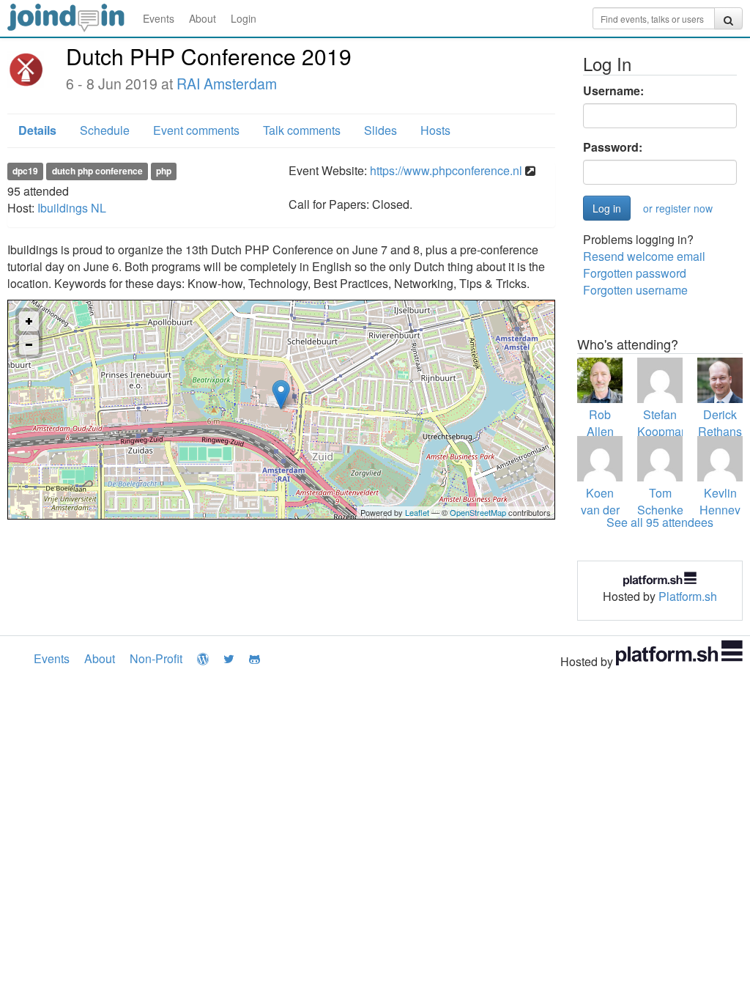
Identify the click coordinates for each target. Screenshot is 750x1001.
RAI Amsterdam (227, 83)
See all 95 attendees (659, 522)
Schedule (105, 130)
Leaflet (417, 512)
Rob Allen (600, 423)
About (202, 18)
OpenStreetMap (478, 512)
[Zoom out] (29, 345)
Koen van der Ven (600, 509)
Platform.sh (687, 596)
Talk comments (302, 130)
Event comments (196, 130)
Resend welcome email (644, 256)
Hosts (435, 130)
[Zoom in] (29, 321)
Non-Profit (156, 658)
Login (243, 18)
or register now (678, 208)
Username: (613, 91)
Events (158, 18)
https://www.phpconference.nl (446, 170)
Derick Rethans (720, 423)
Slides (380, 130)
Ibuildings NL (71, 207)
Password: (612, 147)
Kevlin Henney (719, 501)
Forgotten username (635, 289)
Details (37, 130)
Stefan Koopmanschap (678, 423)
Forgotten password (634, 273)
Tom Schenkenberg (675, 501)
